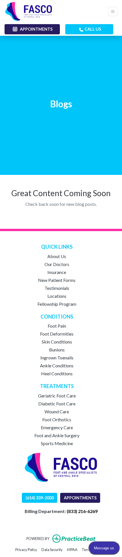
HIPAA (72, 549)
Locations (56, 296)
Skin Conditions (57, 341)
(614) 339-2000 (40, 497)
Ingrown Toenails (56, 357)
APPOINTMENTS (80, 497)
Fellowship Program (56, 304)
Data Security (52, 549)
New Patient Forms (56, 280)
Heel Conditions (57, 373)
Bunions (57, 349)
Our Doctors (57, 264)
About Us (56, 256)
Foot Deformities (56, 333)
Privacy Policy (26, 549)
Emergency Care (57, 427)
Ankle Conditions (56, 365)
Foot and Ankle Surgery (56, 435)
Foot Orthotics (56, 419)
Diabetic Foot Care (56, 403)
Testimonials (57, 288)
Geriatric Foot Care (57, 395)
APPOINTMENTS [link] (35, 29)
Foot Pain (57, 325)
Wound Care (57, 411)
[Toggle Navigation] (112, 11)
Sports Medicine (57, 443)
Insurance (56, 272)
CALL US (92, 29)
